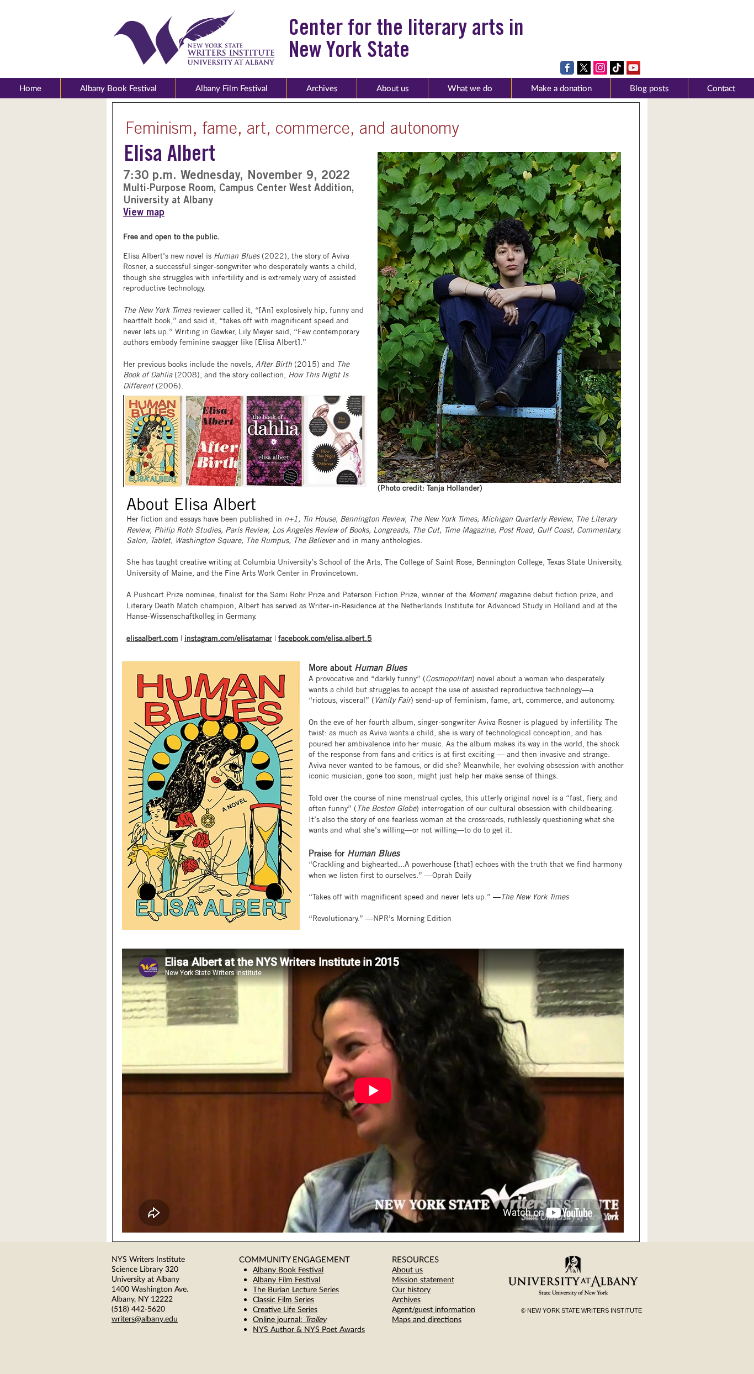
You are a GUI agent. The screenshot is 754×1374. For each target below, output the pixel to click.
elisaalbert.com (152, 638)
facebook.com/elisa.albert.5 (325, 638)
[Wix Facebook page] (567, 68)
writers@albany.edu (144, 1318)
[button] (392, 88)
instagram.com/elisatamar (228, 638)
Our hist (406, 1289)
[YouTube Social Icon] (633, 68)
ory (425, 1289)
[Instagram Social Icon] (600, 68)
